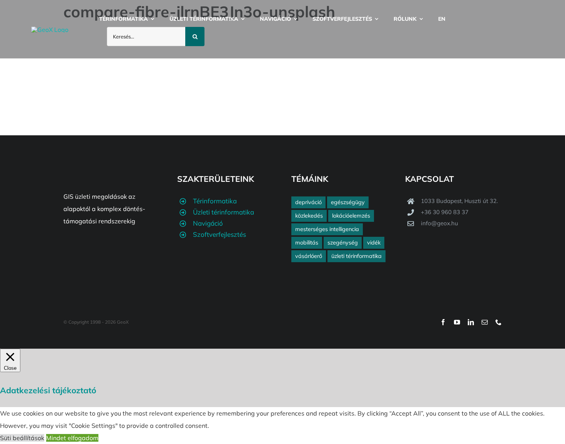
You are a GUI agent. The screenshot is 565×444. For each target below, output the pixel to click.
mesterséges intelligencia (327, 229)
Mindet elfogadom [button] (72, 438)
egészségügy (348, 202)
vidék (374, 242)
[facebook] (443, 322)
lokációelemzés (351, 215)
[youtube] (457, 322)
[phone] (498, 322)
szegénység (342, 242)
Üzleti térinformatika (223, 212)
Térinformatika (215, 201)
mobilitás (306, 242)
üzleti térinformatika (356, 256)
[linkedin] (471, 322)
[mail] (485, 322)
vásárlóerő (308, 256)
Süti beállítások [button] (22, 438)
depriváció (308, 202)
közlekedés (309, 215)
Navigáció (208, 223)
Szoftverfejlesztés (219, 234)
